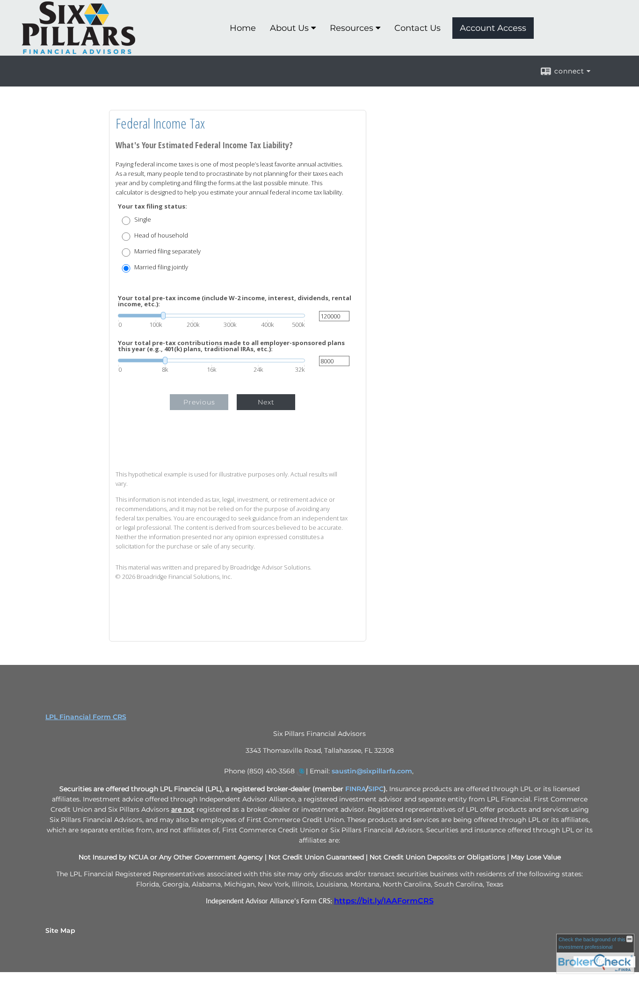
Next (266, 402)
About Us (289, 28)
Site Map (60, 930)
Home (243, 28)
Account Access (493, 28)
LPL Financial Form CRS (85, 717)
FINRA (355, 789)
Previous (199, 402)
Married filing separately (167, 251)
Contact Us (417, 28)
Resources (351, 28)
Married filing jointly (161, 267)
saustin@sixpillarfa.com (372, 771)
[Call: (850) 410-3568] (300, 772)
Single (142, 219)
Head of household (161, 235)
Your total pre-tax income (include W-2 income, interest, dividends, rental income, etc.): (234, 301)
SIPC (376, 789)
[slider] (211, 315)
